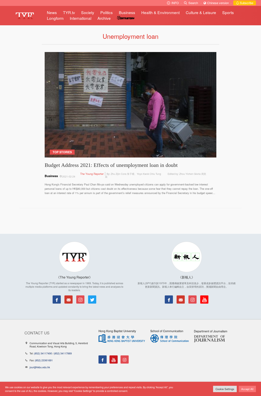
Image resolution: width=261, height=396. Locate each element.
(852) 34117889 (63, 353)
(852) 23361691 (44, 360)
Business (127, 12)
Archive (104, 18)
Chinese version (218, 3)
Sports (228, 12)
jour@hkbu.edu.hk (40, 367)
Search (193, 3)
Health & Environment (160, 12)
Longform (55, 18)
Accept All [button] (247, 389)
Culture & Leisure (201, 12)
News (52, 12)
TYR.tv (69, 12)
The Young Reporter (92, 174)
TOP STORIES (62, 152)
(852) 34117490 (43, 353)
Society (87, 12)
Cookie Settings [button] (225, 389)
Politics (106, 12)
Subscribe (246, 3)
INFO (175, 3)
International (80, 18)
